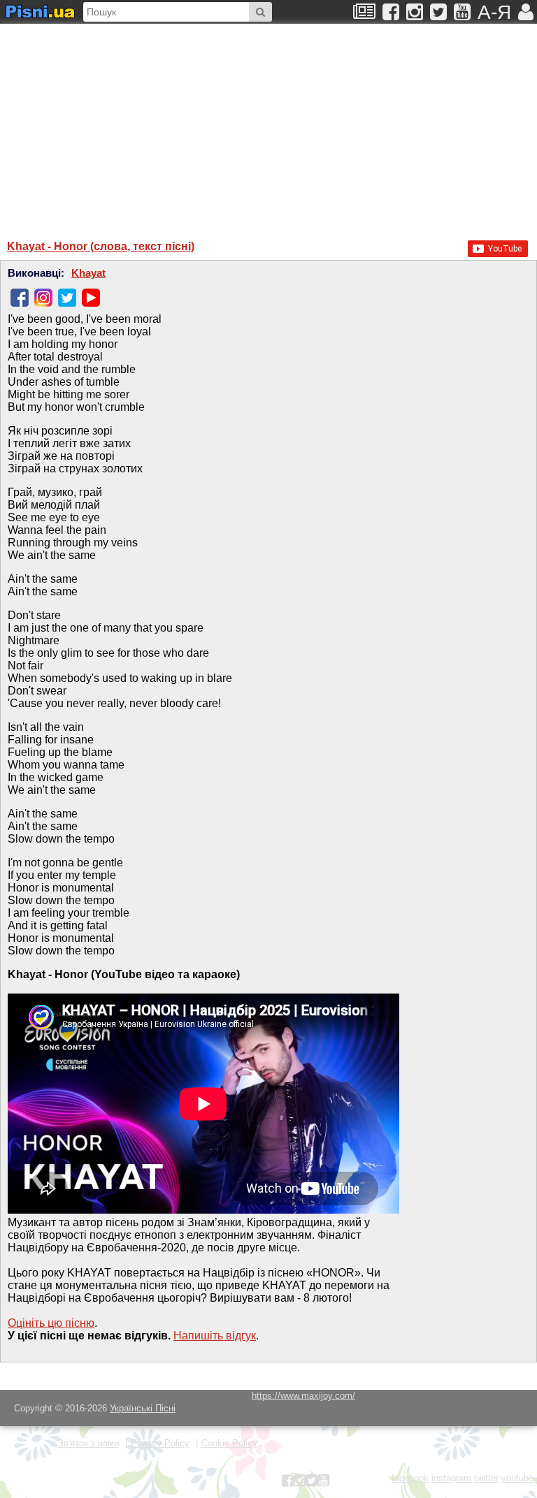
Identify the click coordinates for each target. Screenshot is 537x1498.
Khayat (88, 273)
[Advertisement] (143, 125)
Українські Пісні (143, 1408)
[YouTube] (91, 298)
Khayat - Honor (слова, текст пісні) (100, 246)
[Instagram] (43, 298)
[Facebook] (19, 298)
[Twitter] (67, 298)
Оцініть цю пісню (51, 1323)
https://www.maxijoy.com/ (303, 1395)
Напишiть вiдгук (214, 1335)
